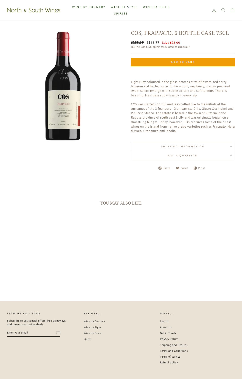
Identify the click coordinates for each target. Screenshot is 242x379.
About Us (166, 327)
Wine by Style (124, 6)
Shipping (154, 46)
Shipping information (183, 146)
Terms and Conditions (174, 350)
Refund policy (169, 362)
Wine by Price (156, 6)
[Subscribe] (58, 333)
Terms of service (170, 356)
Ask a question (183, 155)
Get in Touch (168, 333)
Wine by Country (88, 6)
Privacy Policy (169, 338)
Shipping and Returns (173, 344)
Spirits (121, 13)
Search (164, 321)
